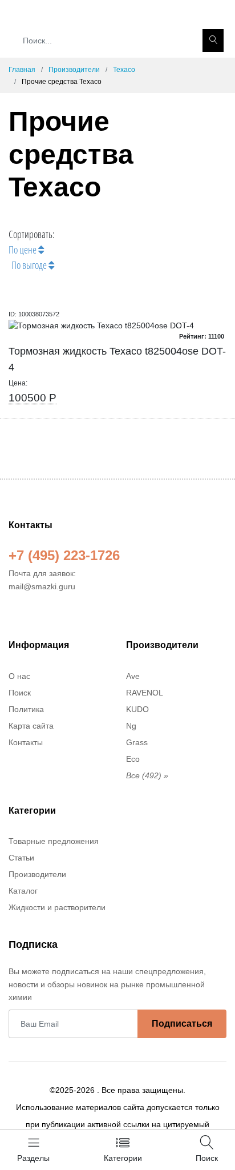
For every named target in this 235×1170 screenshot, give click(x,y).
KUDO (137, 709)
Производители (74, 70)
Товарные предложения (54, 841)
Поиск (20, 692)
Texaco (124, 70)
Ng (131, 725)
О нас (19, 676)
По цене (23, 249)
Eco (133, 758)
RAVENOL (144, 692)
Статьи (21, 857)
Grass (137, 742)
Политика (26, 709)
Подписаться (182, 1023)
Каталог (23, 890)
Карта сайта (31, 725)
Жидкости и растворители (57, 907)
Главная (22, 70)
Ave (133, 676)
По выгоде (29, 265)
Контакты (26, 742)
